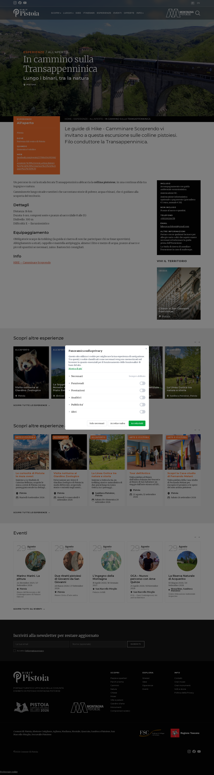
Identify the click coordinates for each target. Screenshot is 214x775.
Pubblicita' (77, 404)
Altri (74, 411)
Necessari (77, 376)
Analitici (76, 397)
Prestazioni (78, 390)
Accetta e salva (117, 423)
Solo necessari (97, 423)
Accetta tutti (137, 423)
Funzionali (77, 383)
